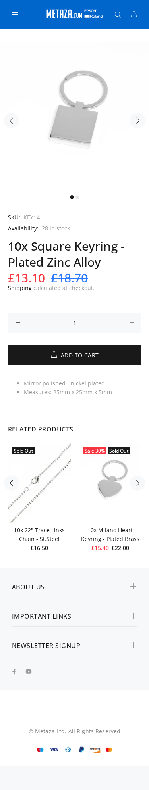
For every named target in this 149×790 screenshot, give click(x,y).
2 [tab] (77, 197)
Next (137, 120)
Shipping (20, 287)
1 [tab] (72, 197)
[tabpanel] (74, 116)
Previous (11, 120)
